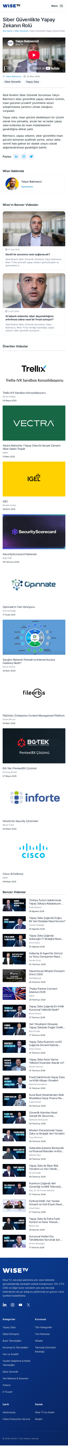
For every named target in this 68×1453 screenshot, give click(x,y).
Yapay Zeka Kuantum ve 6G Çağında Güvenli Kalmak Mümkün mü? (45, 1043)
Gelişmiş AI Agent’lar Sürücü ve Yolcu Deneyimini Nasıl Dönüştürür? (46, 955)
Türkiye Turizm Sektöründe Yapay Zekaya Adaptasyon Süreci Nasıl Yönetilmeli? (45, 902)
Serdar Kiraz (35, 960)
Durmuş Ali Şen (10, 772)
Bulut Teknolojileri (12, 1340)
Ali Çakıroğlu (35, 1173)
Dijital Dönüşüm (11, 1334)
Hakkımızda (9, 1412)
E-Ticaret (7, 1391)
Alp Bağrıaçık (35, 978)
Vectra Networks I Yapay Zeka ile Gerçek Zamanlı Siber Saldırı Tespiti (31, 447)
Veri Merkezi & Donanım (15, 1378)
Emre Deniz (34, 942)
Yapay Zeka (32, 81)
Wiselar (39, 1340)
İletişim (38, 1419)
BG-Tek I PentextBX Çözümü (20, 768)
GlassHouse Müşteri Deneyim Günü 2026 (47, 972)
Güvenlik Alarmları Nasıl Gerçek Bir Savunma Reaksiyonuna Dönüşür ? (44, 1114)
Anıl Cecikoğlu (9, 611)
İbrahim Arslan (9, 505)
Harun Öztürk (9, 667)
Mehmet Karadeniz (38, 1084)
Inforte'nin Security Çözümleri (20, 821)
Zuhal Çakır (34, 1208)
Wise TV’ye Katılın (44, 1412)
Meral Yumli (8, 825)
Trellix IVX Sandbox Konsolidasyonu (24, 392)
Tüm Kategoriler (43, 1327)
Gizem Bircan (9, 719)
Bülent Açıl (34, 1226)
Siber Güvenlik (21, 31)
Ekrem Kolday (9, 396)
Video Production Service (16, 1419)
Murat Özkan (35, 1013)
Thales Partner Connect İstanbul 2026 (43, 990)
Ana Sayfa (7, 31)
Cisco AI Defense (13, 873)
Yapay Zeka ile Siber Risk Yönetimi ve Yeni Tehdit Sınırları (43, 1167)
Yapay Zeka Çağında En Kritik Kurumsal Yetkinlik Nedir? (46, 1008)
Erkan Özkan (35, 1049)
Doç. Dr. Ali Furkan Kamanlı (41, 1190)
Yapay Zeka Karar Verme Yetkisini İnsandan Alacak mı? (46, 1061)
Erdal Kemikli (35, 1102)
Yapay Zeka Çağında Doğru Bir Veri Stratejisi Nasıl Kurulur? (47, 919)
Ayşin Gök (7, 558)
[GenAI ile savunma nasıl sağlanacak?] (34, 228)
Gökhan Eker (35, 1155)
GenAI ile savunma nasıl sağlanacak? (27, 254)
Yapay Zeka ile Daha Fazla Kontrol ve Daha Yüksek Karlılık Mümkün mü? (44, 1220)
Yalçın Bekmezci (31, 181)
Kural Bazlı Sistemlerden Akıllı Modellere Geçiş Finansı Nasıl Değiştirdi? (46, 1096)
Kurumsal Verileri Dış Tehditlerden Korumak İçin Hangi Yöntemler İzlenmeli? (45, 1238)
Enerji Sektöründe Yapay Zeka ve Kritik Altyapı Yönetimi (47, 1078)
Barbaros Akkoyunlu (38, 1119)
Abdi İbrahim (27, 186)
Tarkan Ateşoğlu (36, 925)
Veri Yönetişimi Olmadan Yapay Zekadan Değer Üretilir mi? (46, 1025)
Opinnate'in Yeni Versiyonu (19, 607)
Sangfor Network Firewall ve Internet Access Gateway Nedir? (29, 661)
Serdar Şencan (36, 1066)
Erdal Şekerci (35, 907)
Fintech (7, 1385)
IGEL (5, 501)
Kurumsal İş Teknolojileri (15, 1347)
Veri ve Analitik (11, 1354)
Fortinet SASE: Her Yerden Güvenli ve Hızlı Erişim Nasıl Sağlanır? (45, 1202)
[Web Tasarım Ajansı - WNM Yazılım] (34, 1449)
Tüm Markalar (42, 1334)
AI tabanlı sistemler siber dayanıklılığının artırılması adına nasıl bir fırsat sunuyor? (29, 318)
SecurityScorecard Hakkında (20, 554)
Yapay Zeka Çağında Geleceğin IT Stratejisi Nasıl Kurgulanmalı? (45, 937)
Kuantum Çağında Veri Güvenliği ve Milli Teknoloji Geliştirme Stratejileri (45, 1185)
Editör (5, 452)
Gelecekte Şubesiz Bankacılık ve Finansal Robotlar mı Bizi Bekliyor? (46, 1149)
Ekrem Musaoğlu (37, 1243)
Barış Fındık (34, 1031)
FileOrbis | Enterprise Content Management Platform (34, 715)
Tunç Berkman (36, 1137)
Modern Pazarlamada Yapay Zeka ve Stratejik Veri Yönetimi (47, 1132)
